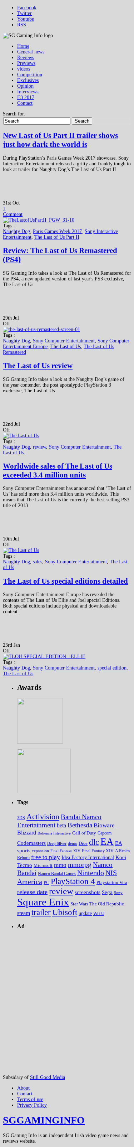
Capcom (104, 833)
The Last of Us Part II (56, 237)
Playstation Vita (111, 882)
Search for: (14, 114)
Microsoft (43, 865)
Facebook (26, 7)
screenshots (87, 892)
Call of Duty (84, 833)
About (23, 1088)
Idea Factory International (87, 857)
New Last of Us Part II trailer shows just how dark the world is (60, 140)
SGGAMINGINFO (44, 1120)
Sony (118, 893)
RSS (21, 24)
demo (72, 843)
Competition (29, 74)
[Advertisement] (67, 1003)
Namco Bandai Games (57, 873)
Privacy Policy (32, 1105)
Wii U (98, 913)
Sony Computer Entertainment (64, 340)
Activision (42, 816)
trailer (41, 912)
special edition (112, 668)
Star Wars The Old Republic (97, 903)
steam (23, 913)
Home (23, 46)
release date (32, 891)
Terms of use (30, 1099)
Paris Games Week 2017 (57, 231)
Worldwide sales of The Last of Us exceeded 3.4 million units (57, 470)
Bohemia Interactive (54, 833)
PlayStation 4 (73, 881)
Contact (25, 103)
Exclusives (28, 80)
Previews (26, 63)
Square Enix (43, 902)
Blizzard (26, 832)
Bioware (104, 825)
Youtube (25, 19)
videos (23, 69)
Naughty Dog (16, 231)
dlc (94, 842)
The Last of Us (65, 346)
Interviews (27, 91)
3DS (21, 818)
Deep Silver (56, 843)
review (39, 447)
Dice (83, 843)
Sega (107, 892)
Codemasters (31, 843)
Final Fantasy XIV (65, 851)
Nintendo (90, 873)
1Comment (13, 211)
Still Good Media (47, 1077)
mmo (60, 865)
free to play (45, 857)
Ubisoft (64, 912)
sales (37, 561)
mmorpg (79, 864)
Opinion (25, 86)
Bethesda (80, 825)
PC (46, 882)
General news (30, 52)
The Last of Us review (38, 365)
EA (107, 841)
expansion (40, 850)
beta (61, 825)
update (85, 913)
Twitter (24, 13)
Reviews (25, 57)
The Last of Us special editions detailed (65, 581)
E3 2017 (25, 97)
